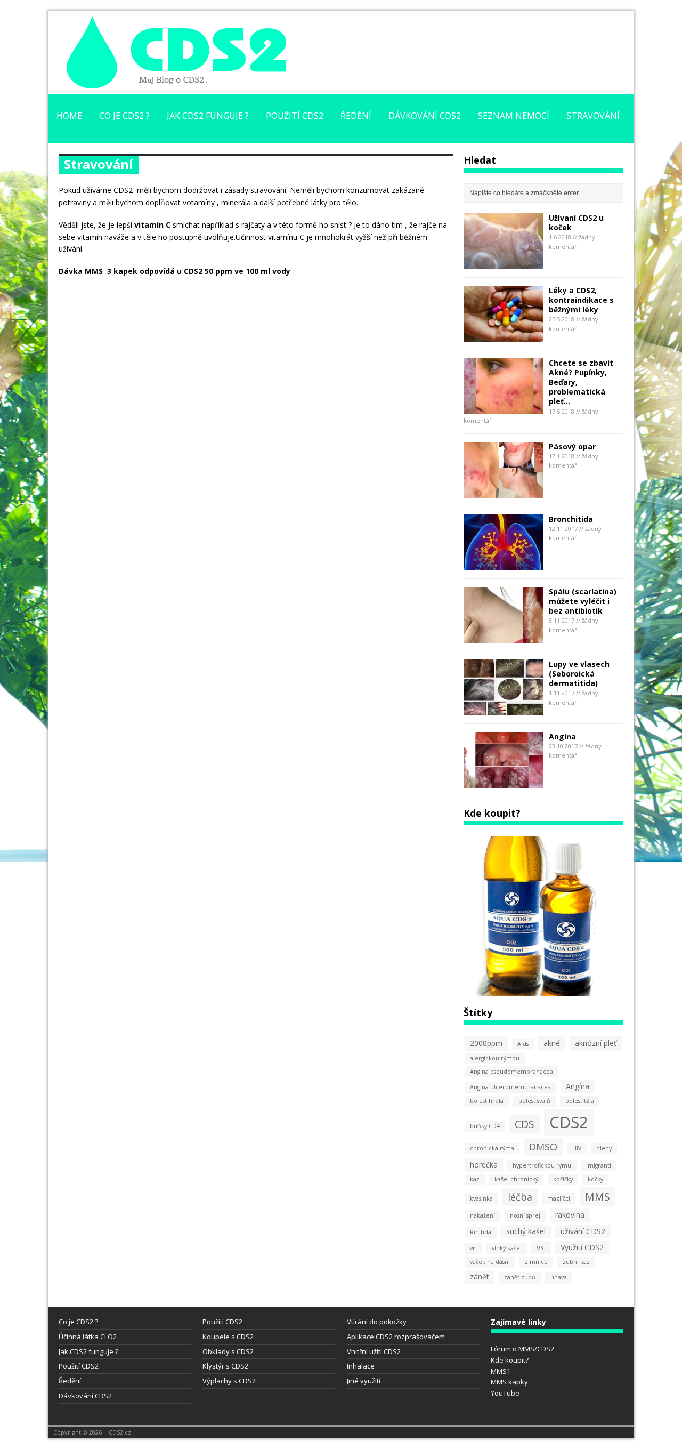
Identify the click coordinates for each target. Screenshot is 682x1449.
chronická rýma (492, 1148)
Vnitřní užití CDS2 (374, 1351)
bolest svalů (534, 1101)
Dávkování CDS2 (424, 116)
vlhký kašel (507, 1248)
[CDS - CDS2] (175, 82)
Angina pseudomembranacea (511, 1071)
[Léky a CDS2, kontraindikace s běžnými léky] (503, 335)
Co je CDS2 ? (124, 116)
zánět (479, 1276)
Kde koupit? (510, 1360)
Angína (562, 736)
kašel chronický (516, 1179)
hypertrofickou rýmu (542, 1165)
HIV (576, 1148)
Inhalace (361, 1366)
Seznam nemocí (513, 116)
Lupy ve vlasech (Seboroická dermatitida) (579, 673)
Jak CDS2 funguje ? (208, 116)
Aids (523, 1044)
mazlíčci (558, 1198)
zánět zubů (519, 1277)
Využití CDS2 (582, 1247)
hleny (604, 1148)
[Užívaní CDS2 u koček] (503, 262)
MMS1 (500, 1371)
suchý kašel (526, 1231)
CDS (524, 1124)
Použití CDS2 (294, 116)
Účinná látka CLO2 (88, 1336)
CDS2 (568, 1122)
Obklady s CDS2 (228, 1351)
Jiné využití (363, 1381)
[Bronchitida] (503, 564)
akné (551, 1043)
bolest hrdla (487, 1101)
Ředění (355, 116)
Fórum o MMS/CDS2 (522, 1349)
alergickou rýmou (494, 1058)
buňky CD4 (485, 1126)
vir (473, 1248)
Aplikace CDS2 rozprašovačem (396, 1336)
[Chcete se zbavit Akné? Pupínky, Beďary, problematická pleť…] (503, 407)
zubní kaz (576, 1262)
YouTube (505, 1393)
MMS (597, 1196)
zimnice (536, 1262)
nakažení (482, 1215)
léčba (520, 1196)
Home (69, 116)
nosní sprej (525, 1215)
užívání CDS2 (583, 1231)
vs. (541, 1247)
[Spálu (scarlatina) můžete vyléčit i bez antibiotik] (503, 636)
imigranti (598, 1165)
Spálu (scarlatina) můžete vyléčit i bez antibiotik (582, 601)
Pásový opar (572, 446)
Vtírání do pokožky (377, 1321)
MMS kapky (509, 1382)
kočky (595, 1179)
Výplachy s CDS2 (229, 1381)
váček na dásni (490, 1262)
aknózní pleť (595, 1043)
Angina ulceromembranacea (510, 1087)
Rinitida (480, 1232)
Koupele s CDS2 (228, 1336)
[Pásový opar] (503, 491)
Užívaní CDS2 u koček (576, 222)
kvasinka (481, 1198)
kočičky (563, 1179)
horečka (484, 1165)
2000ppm (486, 1043)
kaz (475, 1179)
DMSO (543, 1146)
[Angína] (503, 781)
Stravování (593, 116)
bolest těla (579, 1101)
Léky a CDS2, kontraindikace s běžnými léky (581, 300)
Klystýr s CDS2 (225, 1366)
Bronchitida (571, 519)
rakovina (569, 1215)
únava (558, 1277)
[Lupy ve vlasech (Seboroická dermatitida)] (503, 709)
